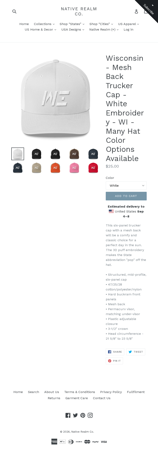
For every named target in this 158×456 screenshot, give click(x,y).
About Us (51, 392)
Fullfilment (136, 392)
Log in (128, 29)
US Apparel (127, 24)
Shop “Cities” (100, 24)
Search (33, 392)
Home (24, 24)
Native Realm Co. (79, 11)
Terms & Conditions (79, 392)
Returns (54, 398)
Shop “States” (71, 24)
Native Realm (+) (102, 29)
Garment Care (76, 398)
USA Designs (71, 29)
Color (110, 178)
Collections (43, 24)
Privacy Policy (111, 392)
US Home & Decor (39, 29)
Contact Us (101, 398)
